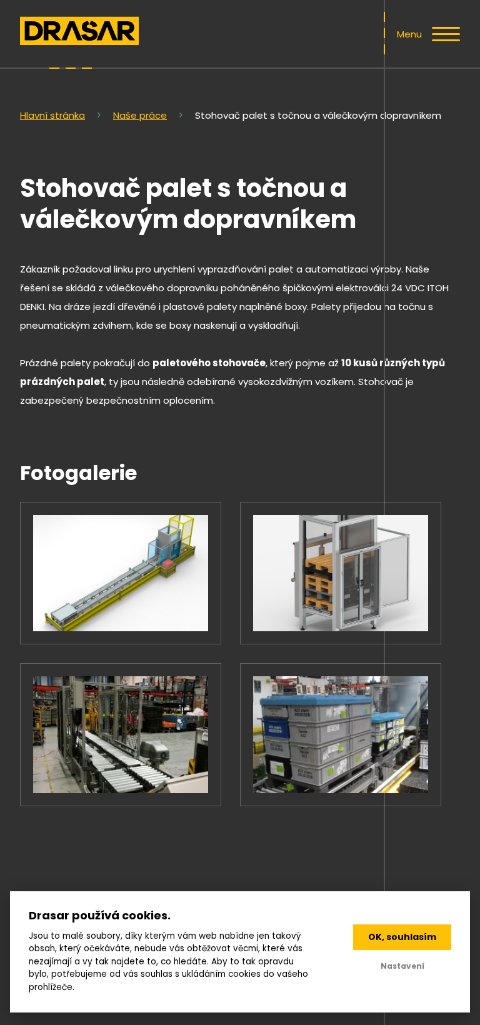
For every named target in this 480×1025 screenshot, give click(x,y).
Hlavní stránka (52, 115)
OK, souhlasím (402, 937)
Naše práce (140, 115)
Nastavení (402, 966)
